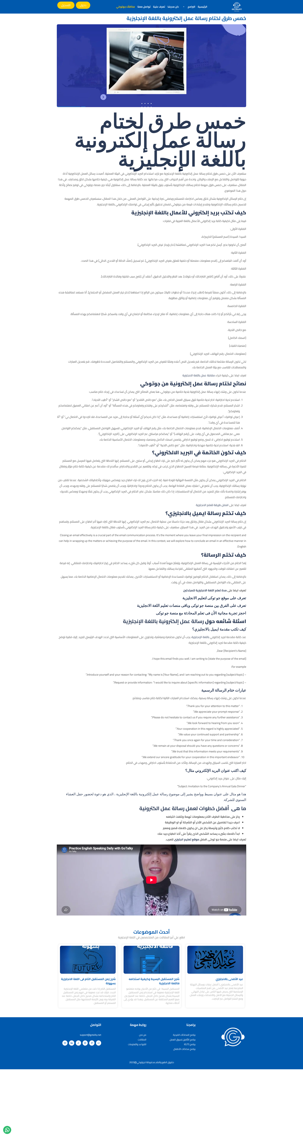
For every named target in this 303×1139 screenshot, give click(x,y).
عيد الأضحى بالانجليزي (229, 979)
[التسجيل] (65, 5)
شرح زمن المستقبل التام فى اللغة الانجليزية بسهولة (88, 981)
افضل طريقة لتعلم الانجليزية (212, 505)
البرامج (191, 6)
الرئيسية (202, 6)
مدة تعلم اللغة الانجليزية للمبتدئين (205, 590)
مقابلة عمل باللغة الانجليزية (198, 375)
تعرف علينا (159, 6)
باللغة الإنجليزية (201, 637)
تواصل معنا (144, 6)
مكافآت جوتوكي (125, 6)
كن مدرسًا (173, 6)
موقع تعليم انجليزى (186, 839)
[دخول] (83, 5)
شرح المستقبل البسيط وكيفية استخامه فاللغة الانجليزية (154, 981)
